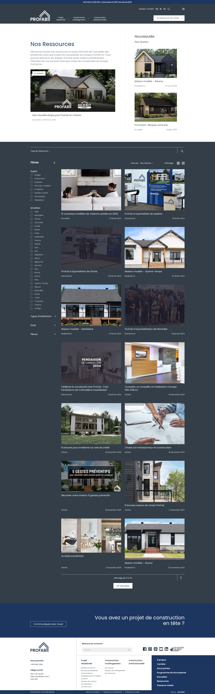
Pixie (31, 280)
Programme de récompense (171, 673)
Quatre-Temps (31, 283)
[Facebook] (144, 649)
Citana (31, 219)
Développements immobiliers (91, 676)
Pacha (31, 276)
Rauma (31, 287)
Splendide (31, 290)
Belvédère (31, 215)
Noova (31, 273)
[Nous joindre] (157, 9)
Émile (31, 233)
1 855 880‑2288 (36, 664)
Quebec (142, 9)
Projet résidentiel (86, 662)
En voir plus (123, 585)
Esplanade (31, 237)
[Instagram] (150, 649)
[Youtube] (161, 649)
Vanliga (31, 308)
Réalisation (31, 200)
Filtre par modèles (31, 186)
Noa (31, 269)
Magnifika (31, 255)
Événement (31, 179)
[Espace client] (161, 9)
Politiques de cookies (132, 692)
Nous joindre (163, 668)
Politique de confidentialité (113, 692)
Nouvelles (162, 677)
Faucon (31, 240)
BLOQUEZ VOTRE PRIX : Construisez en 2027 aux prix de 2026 (107, 2)
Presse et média (165, 685)
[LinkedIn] (166, 649)
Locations (84, 679)
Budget (31, 175)
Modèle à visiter (31, 193)
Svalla (31, 294)
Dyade (31, 226)
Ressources (163, 681)
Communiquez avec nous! (48, 624)
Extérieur (31, 182)
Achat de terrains (87, 673)
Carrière (161, 664)
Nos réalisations (86, 684)
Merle (31, 258)
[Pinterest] (155, 649)
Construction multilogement (113, 662)
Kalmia (31, 244)
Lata (31, 247)
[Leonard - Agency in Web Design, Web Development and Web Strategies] (181, 692)
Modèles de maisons (88, 668)
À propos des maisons (89, 681)
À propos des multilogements (115, 671)
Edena (31, 230)
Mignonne (31, 262)
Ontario (150, 9)
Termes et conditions (93, 692)
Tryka (31, 298)
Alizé (31, 212)
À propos (161, 660)
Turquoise (31, 301)
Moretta (31, 265)
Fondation (31, 189)
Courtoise (31, 222)
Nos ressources (86, 687)
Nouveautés (31, 196)
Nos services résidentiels (89, 671)
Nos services (109, 668)
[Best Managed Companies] (177, 649)
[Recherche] (169, 9)
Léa (31, 251)
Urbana (31, 305)
